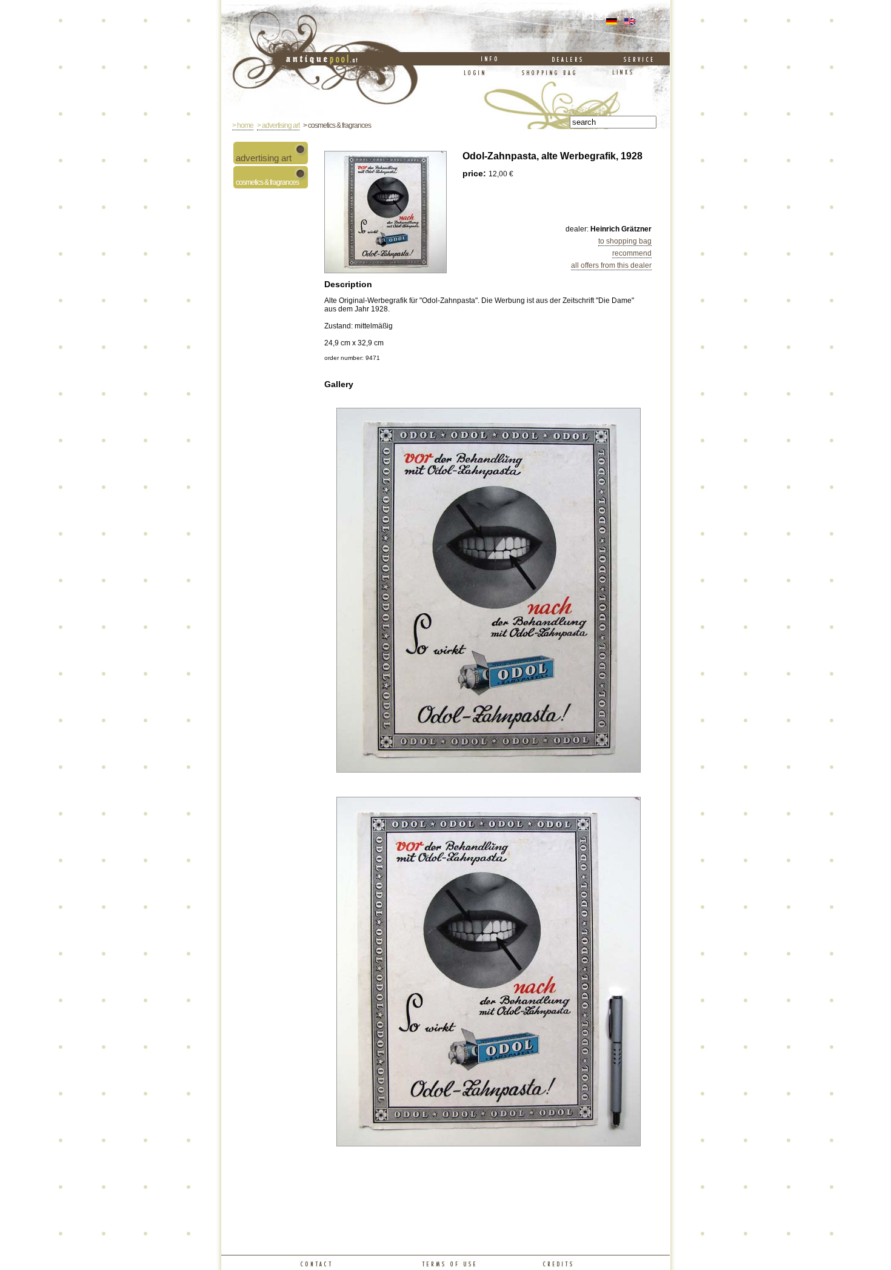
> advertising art (278, 125)
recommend (632, 253)
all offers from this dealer (611, 265)
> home (242, 125)
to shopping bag (625, 241)
